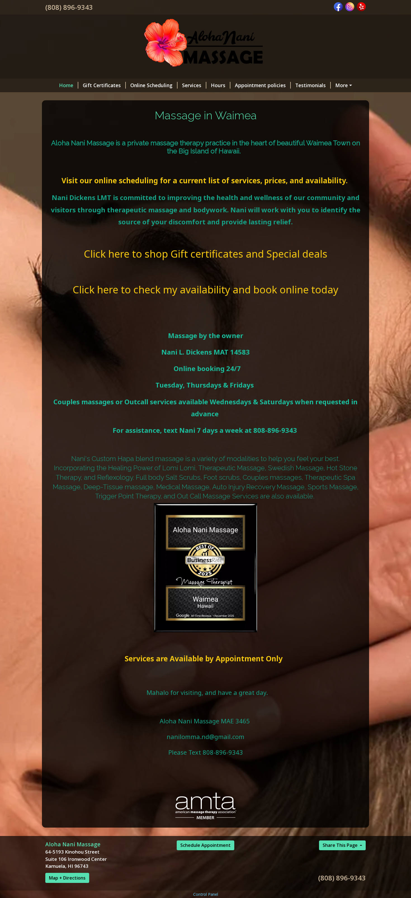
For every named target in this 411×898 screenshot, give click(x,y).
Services (191, 85)
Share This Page (341, 845)
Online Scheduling (151, 85)
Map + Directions (67, 878)
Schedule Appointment (205, 845)
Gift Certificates (102, 85)
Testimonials (310, 85)
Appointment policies (260, 85)
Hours (218, 85)
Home (66, 85)
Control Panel (205, 894)
